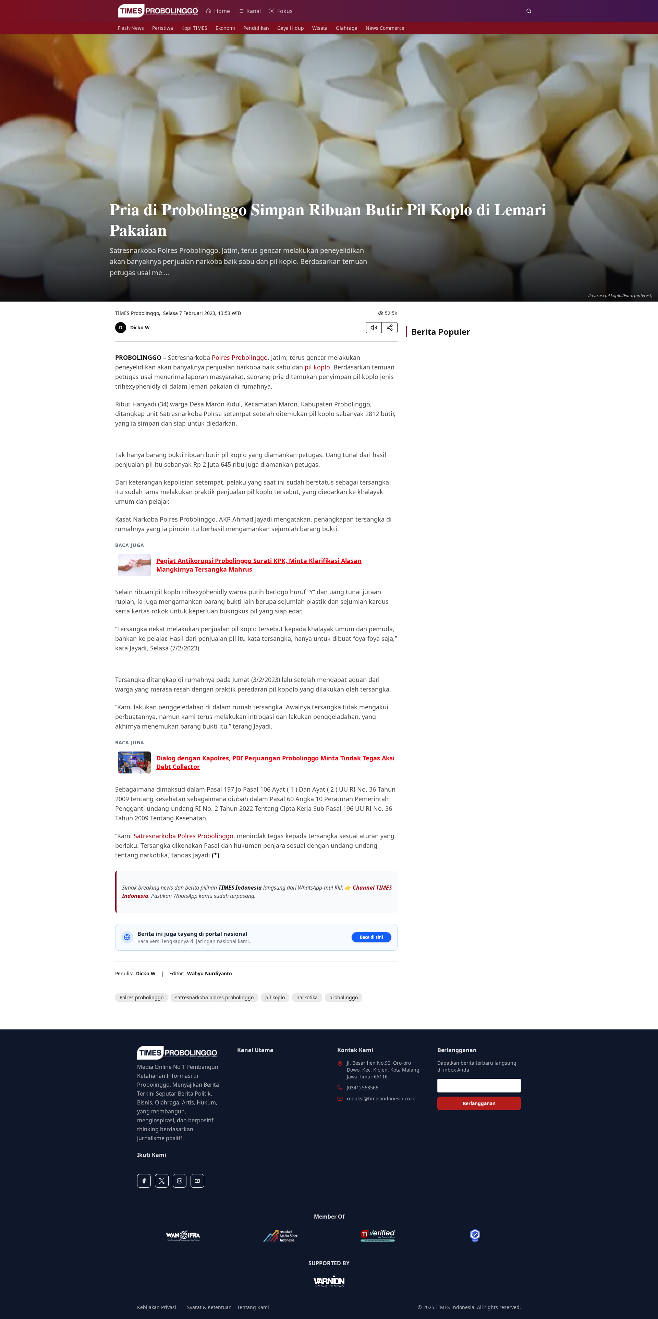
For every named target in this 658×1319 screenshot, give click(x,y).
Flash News (131, 28)
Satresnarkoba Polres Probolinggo (183, 836)
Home (222, 11)
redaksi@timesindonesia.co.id (381, 1098)
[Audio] (374, 327)
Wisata (320, 28)
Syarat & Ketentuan (209, 1307)
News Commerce (385, 28)
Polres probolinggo (141, 997)
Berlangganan (479, 1103)
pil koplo (317, 367)
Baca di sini (371, 937)
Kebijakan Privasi (156, 1307)
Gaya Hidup (290, 28)
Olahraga (346, 28)
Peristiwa (162, 28)
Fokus (285, 11)
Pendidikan (256, 28)
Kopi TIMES (194, 28)
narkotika (307, 997)
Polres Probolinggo (240, 357)
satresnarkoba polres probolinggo (214, 997)
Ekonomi (225, 28)
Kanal (253, 11)
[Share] (390, 327)
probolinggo (343, 997)
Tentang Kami (253, 1307)
